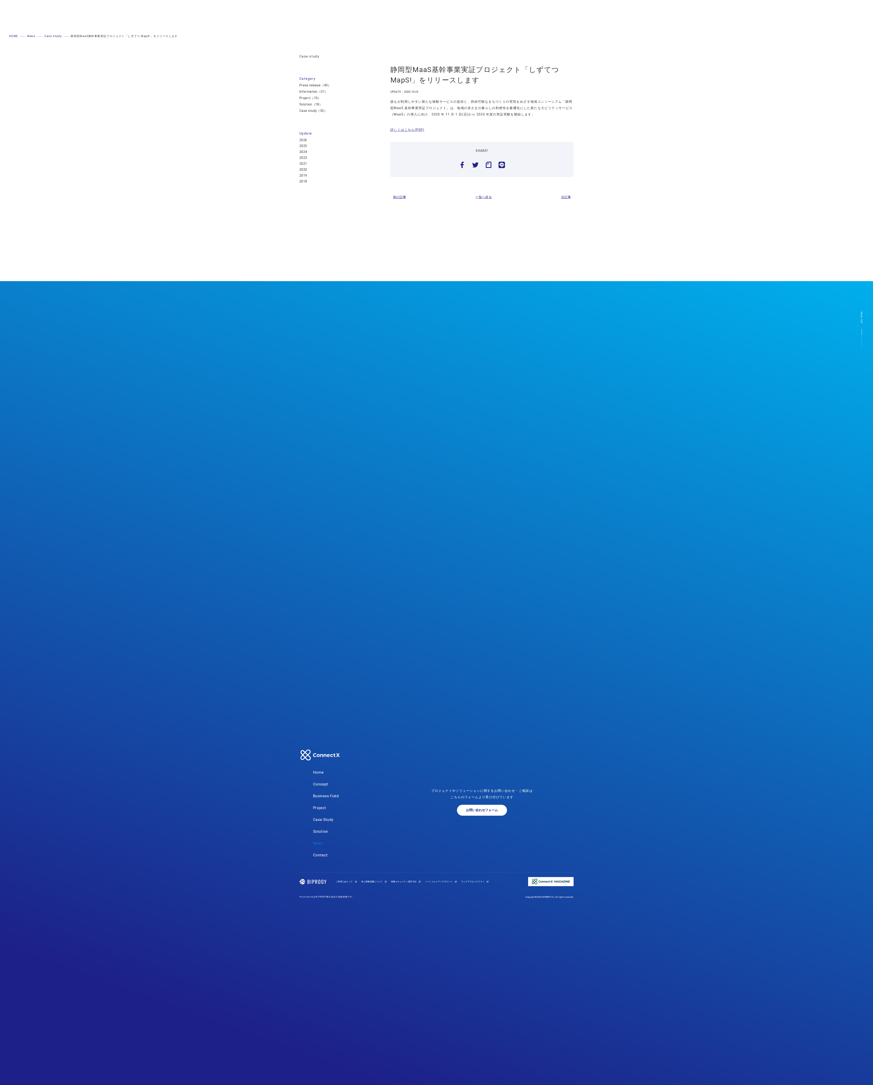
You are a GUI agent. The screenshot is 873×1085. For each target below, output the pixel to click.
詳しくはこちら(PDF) (407, 130)
